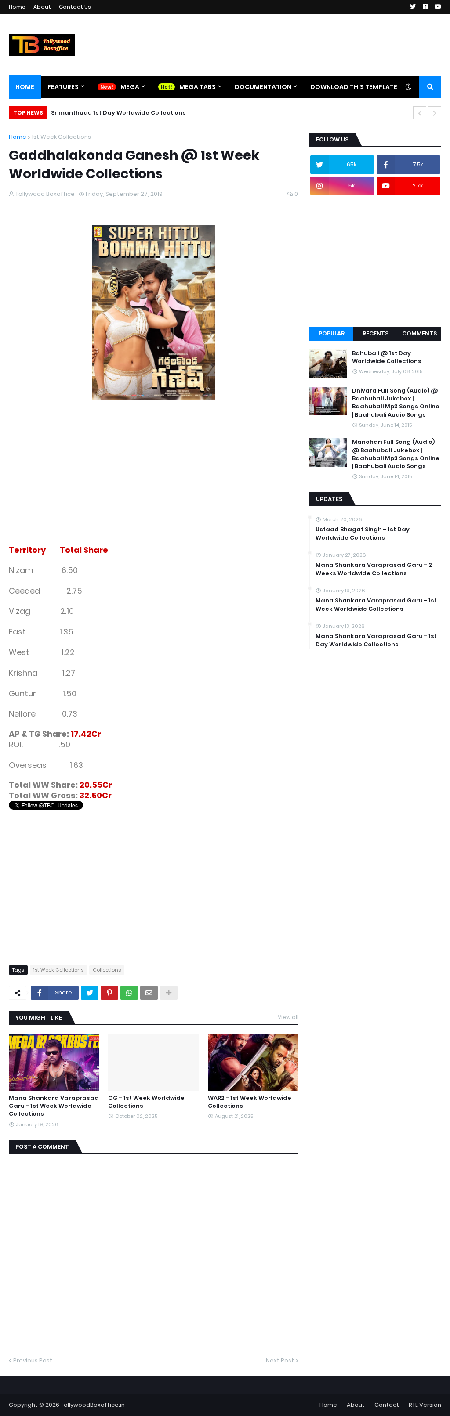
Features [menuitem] (63, 87)
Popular (332, 333)
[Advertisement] (153, 483)
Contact (386, 1405)
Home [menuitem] (24, 87)
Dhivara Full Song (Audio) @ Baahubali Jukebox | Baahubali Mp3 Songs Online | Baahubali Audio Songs (395, 403)
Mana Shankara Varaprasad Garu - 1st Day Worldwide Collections (376, 640)
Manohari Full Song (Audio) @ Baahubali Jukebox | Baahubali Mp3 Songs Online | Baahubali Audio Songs (395, 454)
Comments (419, 333)
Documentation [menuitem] (263, 87)
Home (17, 7)
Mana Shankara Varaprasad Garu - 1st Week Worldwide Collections (54, 1106)
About (42, 7)
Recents (375, 333)
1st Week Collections (61, 137)
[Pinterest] (109, 993)
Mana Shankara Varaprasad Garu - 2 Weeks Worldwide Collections (374, 569)
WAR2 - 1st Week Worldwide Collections (249, 1102)
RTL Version (425, 1405)
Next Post (280, 1360)
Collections (107, 969)
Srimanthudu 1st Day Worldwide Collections (118, 112)
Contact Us (75, 7)
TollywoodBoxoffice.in (93, 1405)
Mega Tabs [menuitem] (197, 87)
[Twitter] (89, 993)
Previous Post (32, 1360)
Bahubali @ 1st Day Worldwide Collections (386, 357)
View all (288, 1017)
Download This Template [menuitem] (353, 87)
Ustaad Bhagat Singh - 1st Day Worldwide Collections (363, 533)
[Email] (149, 993)
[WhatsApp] (129, 993)
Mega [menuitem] (129, 87)
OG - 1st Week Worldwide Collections (146, 1102)
